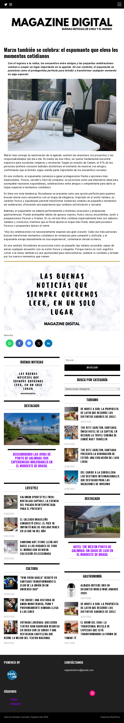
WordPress (115, 716)
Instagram (15, 704)
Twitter (14, 699)
